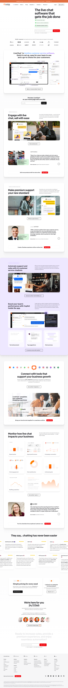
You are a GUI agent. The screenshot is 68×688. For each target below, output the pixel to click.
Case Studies (26, 664)
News (4, 670)
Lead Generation (6, 665)
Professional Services (47, 663)
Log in (55, 4)
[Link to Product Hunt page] (58, 676)
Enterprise (15, 663)
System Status (46, 665)
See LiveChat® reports (33, 495)
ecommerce (29, 681)
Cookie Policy (54, 685)
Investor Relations (56, 665)
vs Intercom (15, 671)
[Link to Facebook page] (50, 676)
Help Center (46, 660)
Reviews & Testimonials (27, 663)
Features (5, 664)
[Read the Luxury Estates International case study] (59, 238)
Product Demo (6, 666)
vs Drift (15, 668)
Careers (55, 664)
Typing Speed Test (36, 665)
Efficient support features (33, 218)
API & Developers (46, 664)
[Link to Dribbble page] (61, 676)
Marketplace (5, 669)
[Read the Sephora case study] (59, 164)
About (55, 660)
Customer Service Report (37, 663)
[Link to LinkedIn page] (48, 676)
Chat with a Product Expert (33, 625)
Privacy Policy (48, 686)
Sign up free (61, 4)
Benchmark (35, 664)
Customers (39, 4)
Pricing (26, 4)
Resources (45, 4)
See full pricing (17, 591)
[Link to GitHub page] (63, 676)
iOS (45, 656)
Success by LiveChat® (37, 660)
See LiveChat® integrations (33, 386)
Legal (55, 670)
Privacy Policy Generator (37, 666)
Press (55, 666)
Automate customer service (42, 25)
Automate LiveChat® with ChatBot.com (33, 295)
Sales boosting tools (33, 143)
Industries (25, 660)
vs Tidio (15, 670)
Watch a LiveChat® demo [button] (33, 89)
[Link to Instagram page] (56, 676)
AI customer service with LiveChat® (33, 350)
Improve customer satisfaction (43, 22)
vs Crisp (15, 669)
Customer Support (16, 660)
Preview (43, 103)
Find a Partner (56, 669)
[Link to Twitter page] (45, 676)
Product (21, 4)
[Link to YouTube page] (53, 676)
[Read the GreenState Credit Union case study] (59, 514)
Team (55, 663)
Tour (4, 663)
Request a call (51, 591)
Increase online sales (41, 20)
